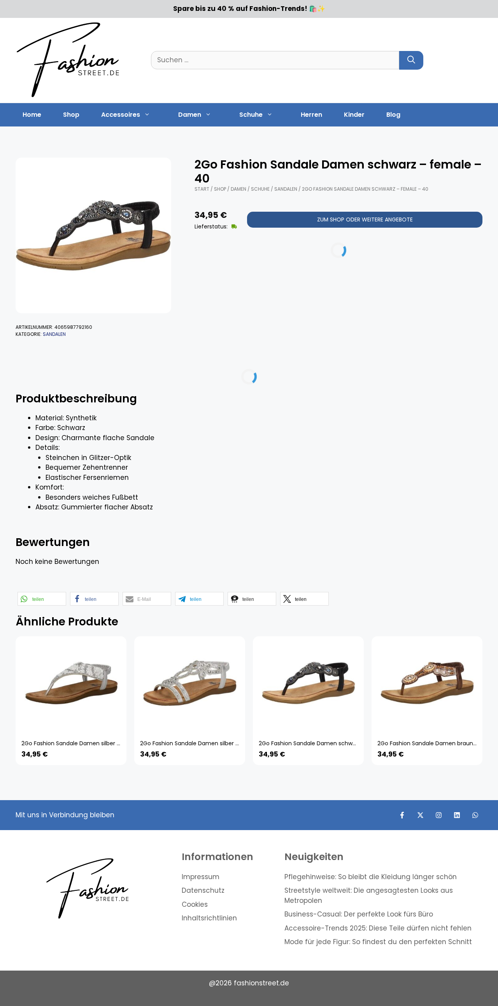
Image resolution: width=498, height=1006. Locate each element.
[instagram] (438, 815)
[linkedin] (457, 815)
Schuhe (251, 114)
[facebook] (402, 815)
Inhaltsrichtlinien (209, 918)
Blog (393, 114)
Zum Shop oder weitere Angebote (365, 219)
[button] (42, 599)
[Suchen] (411, 60)
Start (202, 189)
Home (32, 114)
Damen (189, 114)
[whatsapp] (475, 815)
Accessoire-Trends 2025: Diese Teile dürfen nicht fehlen (378, 928)
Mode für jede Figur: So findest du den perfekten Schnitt (378, 941)
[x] (420, 815)
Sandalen (54, 334)
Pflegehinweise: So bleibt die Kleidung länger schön (370, 876)
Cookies (195, 904)
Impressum (200, 876)
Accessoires (120, 114)
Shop (71, 114)
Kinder (354, 114)
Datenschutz (203, 890)
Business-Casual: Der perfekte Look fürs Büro (358, 914)
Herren (311, 114)
